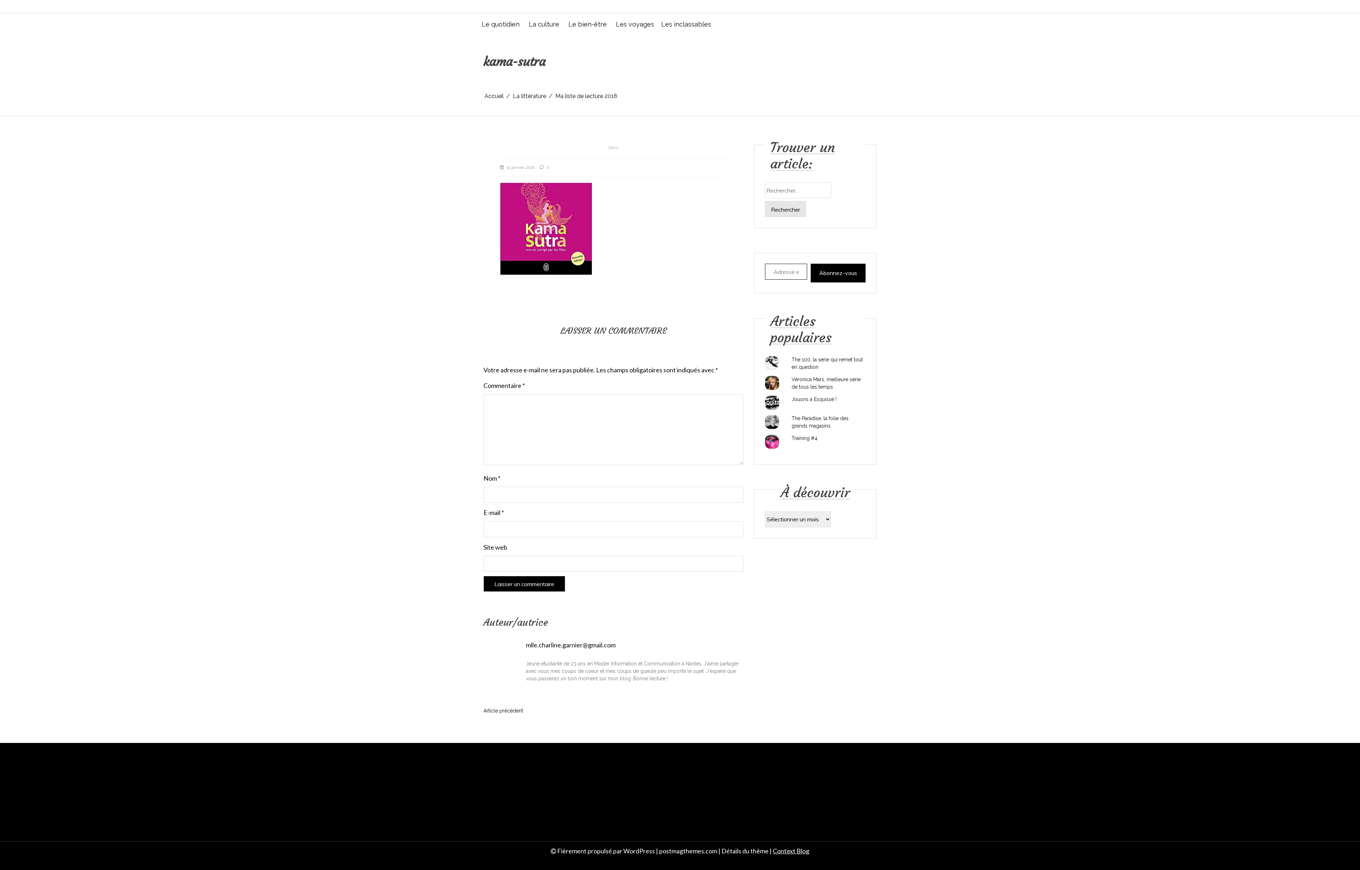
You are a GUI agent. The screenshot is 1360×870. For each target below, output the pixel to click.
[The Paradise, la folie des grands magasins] (772, 422)
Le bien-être (587, 24)
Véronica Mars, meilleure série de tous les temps (826, 383)
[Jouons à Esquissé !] (772, 403)
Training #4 (804, 438)
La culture (544, 24)
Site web (495, 547)
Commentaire (504, 385)
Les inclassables (686, 24)
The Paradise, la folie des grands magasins (820, 422)
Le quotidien (501, 24)
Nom (491, 478)
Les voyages (635, 24)
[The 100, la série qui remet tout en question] (772, 363)
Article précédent (503, 711)
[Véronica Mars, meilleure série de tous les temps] (772, 383)
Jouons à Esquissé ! (814, 399)
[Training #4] (772, 442)
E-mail (493, 512)
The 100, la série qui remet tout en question (827, 363)
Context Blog (791, 851)
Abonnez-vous (838, 272)
